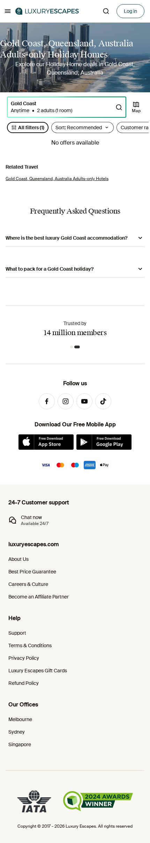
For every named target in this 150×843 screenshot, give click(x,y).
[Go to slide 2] (78, 347)
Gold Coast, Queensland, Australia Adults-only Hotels (57, 178)
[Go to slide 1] (72, 347)
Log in (130, 11)
